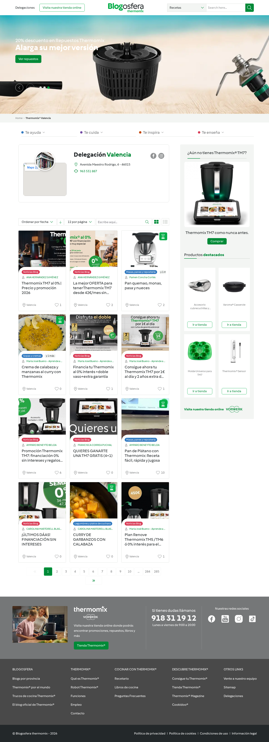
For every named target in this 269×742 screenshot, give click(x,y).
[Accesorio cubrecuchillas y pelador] (199, 284)
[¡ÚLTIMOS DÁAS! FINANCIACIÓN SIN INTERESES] (42, 505)
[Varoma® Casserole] (234, 284)
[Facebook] (211, 618)
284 (147, 571)
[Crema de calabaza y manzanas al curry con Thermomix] (42, 337)
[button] (186, 8)
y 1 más (164, 271)
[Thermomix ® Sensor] (234, 351)
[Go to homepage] (126, 7)
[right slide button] (30, 88)
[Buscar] (249, 8)
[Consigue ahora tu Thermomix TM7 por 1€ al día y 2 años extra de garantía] (145, 337)
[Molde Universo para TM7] (199, 351)
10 (129, 571)
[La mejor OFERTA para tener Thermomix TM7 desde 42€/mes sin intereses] (93, 253)
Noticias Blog (30, 271)
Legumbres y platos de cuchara (93, 523)
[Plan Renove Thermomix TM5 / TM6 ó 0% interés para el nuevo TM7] (145, 505)
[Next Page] (93, 580)
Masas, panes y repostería (141, 271)
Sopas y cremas (32, 355)
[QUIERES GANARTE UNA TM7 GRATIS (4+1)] (93, 421)
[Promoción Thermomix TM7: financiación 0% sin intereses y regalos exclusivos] (42, 421)
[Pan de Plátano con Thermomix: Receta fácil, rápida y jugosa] (145, 421)
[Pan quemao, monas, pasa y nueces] (145, 253)
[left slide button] (19, 88)
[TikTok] (252, 618)
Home (18, 118)
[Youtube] (225, 618)
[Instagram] (238, 618)
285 (156, 571)
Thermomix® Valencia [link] (38, 118)
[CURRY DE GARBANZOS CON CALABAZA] (93, 505)
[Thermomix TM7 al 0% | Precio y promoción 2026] (42, 253)
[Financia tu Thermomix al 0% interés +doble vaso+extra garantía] (93, 337)
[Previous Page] (35, 571)
